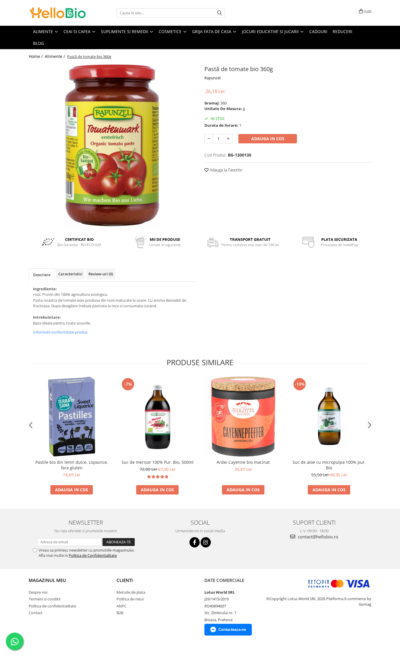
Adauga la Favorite (225, 170)
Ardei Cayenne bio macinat (243, 462)
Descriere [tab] (41, 274)
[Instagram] (206, 542)
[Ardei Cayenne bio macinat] (243, 416)
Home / (36, 56)
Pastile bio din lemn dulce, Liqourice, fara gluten (71, 464)
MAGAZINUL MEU (47, 580)
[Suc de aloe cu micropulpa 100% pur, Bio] (329, 416)
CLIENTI (125, 580)
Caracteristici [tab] (70, 274)
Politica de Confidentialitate (93, 555)
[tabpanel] (112, 146)
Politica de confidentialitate (52, 606)
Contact (35, 612)
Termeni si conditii (44, 599)
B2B (120, 612)
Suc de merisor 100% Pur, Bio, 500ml (158, 462)
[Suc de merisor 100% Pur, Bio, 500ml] (157, 416)
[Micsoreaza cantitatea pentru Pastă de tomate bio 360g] (208, 138)
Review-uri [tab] (100, 274)
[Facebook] (194, 542)
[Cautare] (219, 13)
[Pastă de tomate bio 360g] (112, 146)
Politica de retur (130, 599)
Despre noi (38, 592)
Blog (38, 43)
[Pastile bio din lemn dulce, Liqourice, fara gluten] (72, 416)
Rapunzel (212, 77)
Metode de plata (131, 592)
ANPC (122, 606)
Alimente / (55, 56)
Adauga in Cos (267, 138)
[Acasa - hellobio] (58, 12)
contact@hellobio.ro (317, 537)
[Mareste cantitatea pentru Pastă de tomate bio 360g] (228, 138)
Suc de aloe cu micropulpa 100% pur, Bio (329, 464)
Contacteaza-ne (232, 629)
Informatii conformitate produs (60, 332)
